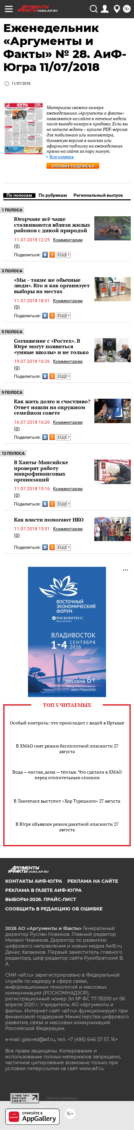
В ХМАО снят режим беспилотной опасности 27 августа (67, 748)
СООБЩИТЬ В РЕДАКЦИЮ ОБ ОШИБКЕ (53, 909)
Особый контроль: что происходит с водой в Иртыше (67, 722)
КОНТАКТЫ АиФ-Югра (33, 881)
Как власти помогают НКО (49, 519)
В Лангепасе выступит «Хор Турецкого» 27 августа (67, 801)
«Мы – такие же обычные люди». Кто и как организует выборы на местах (52, 285)
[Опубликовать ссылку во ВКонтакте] (45, 255)
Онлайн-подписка (73, 166)
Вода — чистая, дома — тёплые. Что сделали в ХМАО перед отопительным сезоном (67, 774)
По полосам (19, 195)
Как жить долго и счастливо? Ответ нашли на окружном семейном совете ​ (52, 407)
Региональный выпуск (98, 195)
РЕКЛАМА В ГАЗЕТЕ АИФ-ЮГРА (43, 890)
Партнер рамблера (61, 1098)
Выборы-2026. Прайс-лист (40, 899)
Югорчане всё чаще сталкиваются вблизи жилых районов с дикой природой (52, 224)
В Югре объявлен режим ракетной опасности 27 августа (67, 826)
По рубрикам (53, 195)
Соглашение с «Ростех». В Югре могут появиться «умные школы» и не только (51, 346)
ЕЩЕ (63, 254)
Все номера (61, 156)
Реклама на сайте (92, 881)
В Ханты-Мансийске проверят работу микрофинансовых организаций (41, 471)
